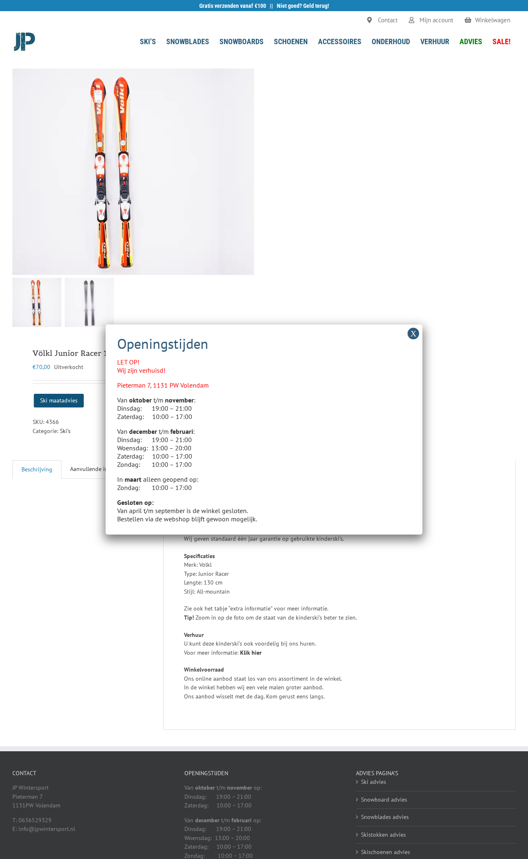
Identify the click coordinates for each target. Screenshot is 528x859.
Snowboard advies (384, 799)
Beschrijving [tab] (36, 469)
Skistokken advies (383, 834)
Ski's (65, 431)
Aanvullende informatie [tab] (99, 469)
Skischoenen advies (385, 852)
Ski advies (373, 782)
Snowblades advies (385, 817)
